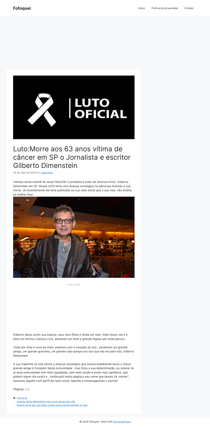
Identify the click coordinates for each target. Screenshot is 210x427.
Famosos (22, 397)
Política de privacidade (165, 8)
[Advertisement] (105, 41)
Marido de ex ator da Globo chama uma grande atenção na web (52, 405)
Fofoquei (22, 8)
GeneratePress (122, 421)
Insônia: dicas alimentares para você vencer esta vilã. (46, 401)
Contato (189, 8)
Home (141, 8)
